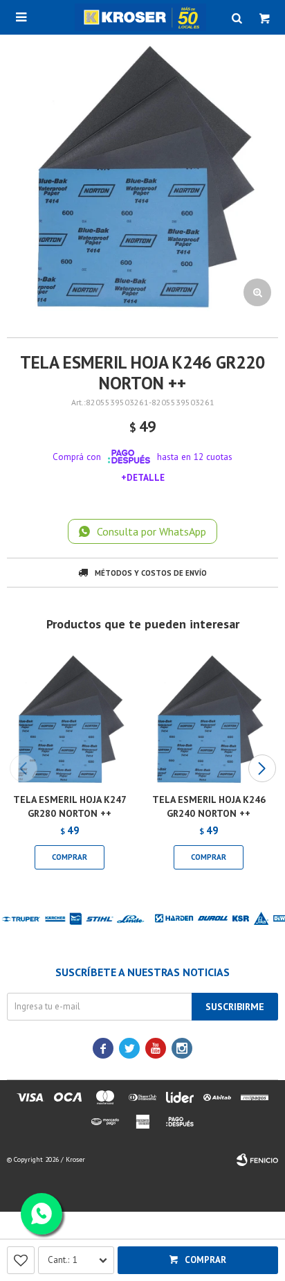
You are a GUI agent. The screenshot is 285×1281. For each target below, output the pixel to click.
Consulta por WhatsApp (151, 531)
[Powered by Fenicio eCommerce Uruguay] (257, 1159)
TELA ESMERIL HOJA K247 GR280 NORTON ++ (70, 806)
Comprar (205, 1260)
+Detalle (143, 477)
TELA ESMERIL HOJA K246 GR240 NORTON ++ (209, 806)
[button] (261, 768)
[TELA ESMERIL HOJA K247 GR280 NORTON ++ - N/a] (69, 719)
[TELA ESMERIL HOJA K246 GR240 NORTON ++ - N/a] (208, 719)
